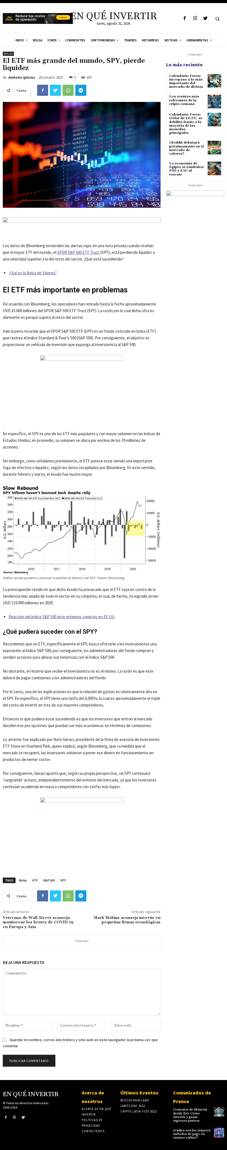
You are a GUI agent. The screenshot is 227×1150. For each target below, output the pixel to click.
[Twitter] (205, 18)
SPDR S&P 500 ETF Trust (78, 252)
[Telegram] (80, 90)
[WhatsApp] (68, 90)
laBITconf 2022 (132, 1106)
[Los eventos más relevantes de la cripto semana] (214, 101)
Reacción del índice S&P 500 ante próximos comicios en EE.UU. (62, 616)
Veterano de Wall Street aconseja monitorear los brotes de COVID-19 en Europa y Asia (38, 922)
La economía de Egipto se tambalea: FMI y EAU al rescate (186, 169)
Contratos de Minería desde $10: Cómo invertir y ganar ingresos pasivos (190, 1115)
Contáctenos (93, 1131)
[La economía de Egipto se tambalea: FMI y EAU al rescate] (214, 168)
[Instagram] (195, 18)
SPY (63, 880)
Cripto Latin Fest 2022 (138, 1111)
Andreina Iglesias (21, 77)
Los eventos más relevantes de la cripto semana (184, 100)
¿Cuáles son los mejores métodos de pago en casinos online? (192, 1134)
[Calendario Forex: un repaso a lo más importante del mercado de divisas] (214, 81)
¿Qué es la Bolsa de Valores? (33, 272)
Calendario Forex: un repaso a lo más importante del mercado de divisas (186, 81)
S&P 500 (49, 880)
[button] (217, 19)
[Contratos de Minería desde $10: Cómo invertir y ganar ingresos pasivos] (219, 1112)
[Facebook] (185, 18)
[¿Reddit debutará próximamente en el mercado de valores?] (214, 147)
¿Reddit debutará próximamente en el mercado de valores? (186, 148)
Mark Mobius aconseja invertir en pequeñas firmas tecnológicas (127, 920)
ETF (34, 880)
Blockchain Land (134, 1100)
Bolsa (8, 54)
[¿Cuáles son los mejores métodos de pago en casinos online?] (219, 1133)
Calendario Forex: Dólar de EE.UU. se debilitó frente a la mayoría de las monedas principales (185, 123)
